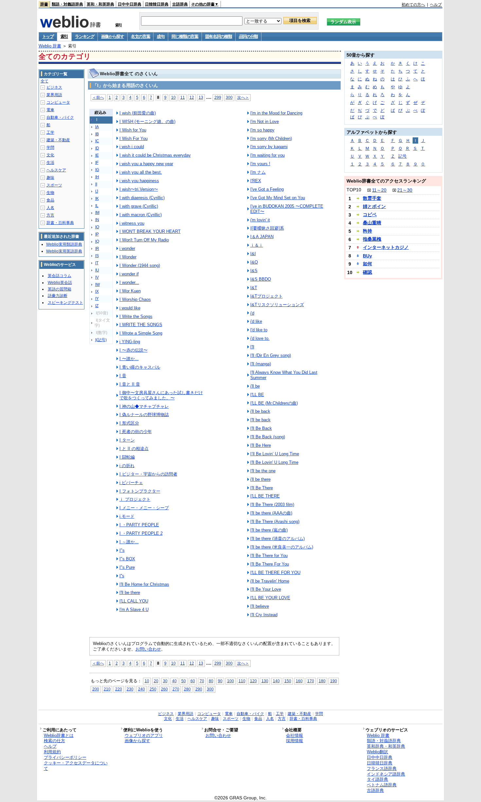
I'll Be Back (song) (267, 436)
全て (44, 81)
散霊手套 (372, 198)
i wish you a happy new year (146, 163)
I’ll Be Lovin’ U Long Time (274, 453)
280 (187, 689)
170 (310, 681)
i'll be (255, 386)
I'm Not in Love (264, 121)
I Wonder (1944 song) (139, 265)
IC (97, 141)
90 (220, 681)
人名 (50, 207)
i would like (129, 307)
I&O (254, 262)
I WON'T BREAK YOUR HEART (150, 231)
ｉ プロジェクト (135, 499)
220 (118, 689)
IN (97, 220)
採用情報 (294, 740)
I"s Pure (127, 567)
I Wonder (127, 256)
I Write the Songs (135, 316)
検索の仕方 (54, 740)
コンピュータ (58, 102)
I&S (254, 270)
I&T (253, 287)
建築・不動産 (58, 140)
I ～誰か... (129, 541)
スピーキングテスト (65, 302)
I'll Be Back (261, 428)
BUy (367, 255)
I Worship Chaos (135, 299)
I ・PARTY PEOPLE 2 (141, 533)
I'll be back (260, 419)
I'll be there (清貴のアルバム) (277, 538)
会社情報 (294, 735)
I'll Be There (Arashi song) (274, 521)
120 (253, 681)
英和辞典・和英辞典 (386, 746)
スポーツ (54, 185)
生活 (50, 162)
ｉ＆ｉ (256, 245)
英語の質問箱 (59, 289)
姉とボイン (374, 206)
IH (97, 177)
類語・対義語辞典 (67, 4)
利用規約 (52, 751)
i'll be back (260, 411)
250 (153, 689)
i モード (126, 516)
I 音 (122, 375)
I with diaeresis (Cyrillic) (142, 197)
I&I (253, 253)
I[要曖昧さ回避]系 (267, 228)
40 (174, 681)
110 (242, 681)
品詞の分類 (248, 36)
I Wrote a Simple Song (140, 333)
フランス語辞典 (382, 768)
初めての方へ (413, 4)
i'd (252, 313)
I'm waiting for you (267, 155)
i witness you (131, 223)
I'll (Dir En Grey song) (270, 355)
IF (96, 162)
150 (287, 681)
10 (173, 97)
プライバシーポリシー (65, 757)
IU (97, 270)
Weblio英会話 (60, 282)
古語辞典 (180, 4)
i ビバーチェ (131, 482)
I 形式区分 (129, 423)
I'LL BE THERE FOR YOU (275, 572)
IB (97, 134)
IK (97, 198)
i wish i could (131, 146)
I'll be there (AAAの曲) (271, 513)
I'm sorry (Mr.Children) (271, 138)
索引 (64, 36)
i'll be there (260, 479)
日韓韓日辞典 (157, 4)
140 (276, 681)
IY (97, 298)
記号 (402, 156)
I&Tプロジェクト (266, 296)
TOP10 (354, 189)
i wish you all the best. (140, 172)
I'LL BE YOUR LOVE (270, 597)
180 (322, 681)
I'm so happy (262, 130)
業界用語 (54, 95)
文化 (50, 155)
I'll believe (259, 606)
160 (299, 681)
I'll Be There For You (269, 564)
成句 (160, 36)
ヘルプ (436, 4)
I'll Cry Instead (263, 614)
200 (95, 689)
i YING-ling (129, 341)
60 (192, 681)
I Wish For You (133, 138)
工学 (50, 132)
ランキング (84, 36)
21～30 (404, 190)
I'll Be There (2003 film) (272, 504)
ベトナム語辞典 (382, 784)
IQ (97, 241)
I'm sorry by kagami (269, 146)
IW (97, 284)
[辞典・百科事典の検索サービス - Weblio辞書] (70, 26)
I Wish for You (132, 130)
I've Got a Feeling (267, 189)
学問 (50, 147)
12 (191, 97)
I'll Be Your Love (265, 589)
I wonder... (129, 282)
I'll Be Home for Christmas (144, 584)
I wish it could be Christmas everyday (155, 155)
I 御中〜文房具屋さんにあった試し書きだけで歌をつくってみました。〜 (161, 395)
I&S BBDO (260, 279)
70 (202, 681)
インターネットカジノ (386, 247)
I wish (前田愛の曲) (137, 113)
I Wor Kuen (130, 290)
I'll (252, 346)
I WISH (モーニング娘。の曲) (147, 121)
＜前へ (98, 97)
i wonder (127, 248)
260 (164, 689)
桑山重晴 (372, 222)
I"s (122, 550)
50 (183, 681)
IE (97, 155)
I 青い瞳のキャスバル (139, 367)
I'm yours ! (260, 163)
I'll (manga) (260, 363)
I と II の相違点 (134, 448)
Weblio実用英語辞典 (64, 251)
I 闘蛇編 (127, 457)
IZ (96, 306)
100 (230, 681)
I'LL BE (257, 394)
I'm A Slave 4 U (134, 609)
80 (211, 681)
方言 (50, 215)
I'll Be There (261, 487)
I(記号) (101, 340)
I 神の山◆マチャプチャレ (144, 406)
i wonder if (129, 273)
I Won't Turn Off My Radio (144, 239)
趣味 (50, 177)
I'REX (255, 180)
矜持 (367, 231)
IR (97, 248)
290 (198, 689)
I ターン (127, 440)
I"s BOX (127, 558)
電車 (50, 110)
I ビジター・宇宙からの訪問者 (148, 474)
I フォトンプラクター (139, 491)
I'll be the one (263, 470)
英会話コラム (59, 275)
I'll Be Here (260, 445)
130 (264, 681)
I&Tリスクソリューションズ (277, 304)
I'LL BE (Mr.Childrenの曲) (274, 403)
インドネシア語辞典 (386, 774)
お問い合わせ (148, 649)
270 (175, 689)
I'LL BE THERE (265, 496)
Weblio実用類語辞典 (64, 244)
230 (130, 689)
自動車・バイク (60, 117)
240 (141, 689)
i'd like (256, 321)
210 (107, 689)
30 (165, 681)
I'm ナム (258, 172)
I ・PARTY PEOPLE (139, 524)
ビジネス (54, 87)
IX (97, 291)
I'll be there (129, 592)
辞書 (44, 4)
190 (333, 681)
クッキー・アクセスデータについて (76, 765)
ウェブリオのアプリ (144, 735)
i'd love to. (260, 338)
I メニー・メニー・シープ (144, 507)
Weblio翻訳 (377, 751)
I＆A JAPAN (262, 236)
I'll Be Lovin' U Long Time (274, 462)
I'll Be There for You (269, 555)
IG (97, 169)
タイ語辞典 (377, 779)
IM (97, 212)
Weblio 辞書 (50, 46)
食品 (50, 200)
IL (96, 205)
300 (229, 97)
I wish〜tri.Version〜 (138, 189)
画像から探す (112, 36)
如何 (367, 263)
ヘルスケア (56, 170)
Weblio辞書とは (59, 735)
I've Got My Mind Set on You (277, 197)
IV (97, 277)
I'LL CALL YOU (133, 601)
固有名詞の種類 (218, 36)
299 (217, 97)
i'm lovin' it (260, 220)
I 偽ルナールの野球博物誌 (144, 414)
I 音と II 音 (129, 384)
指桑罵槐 (372, 239)
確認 (367, 272)
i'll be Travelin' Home (269, 581)
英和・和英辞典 (100, 4)
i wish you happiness (139, 180)
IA (97, 127)
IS (97, 255)
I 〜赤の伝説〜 (133, 350)
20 (156, 681)
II (96, 184)
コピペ (370, 214)
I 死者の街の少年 (135, 431)
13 (201, 97)
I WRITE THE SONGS (140, 324)
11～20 (379, 190)
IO (97, 227)
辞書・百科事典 (60, 222)
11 (182, 97)
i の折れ (126, 465)
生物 (50, 192)
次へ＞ (243, 97)
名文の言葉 (140, 36)
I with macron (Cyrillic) (140, 214)
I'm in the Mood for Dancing (276, 113)
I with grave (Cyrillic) (138, 206)
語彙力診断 (57, 295)
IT (96, 263)
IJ (96, 191)
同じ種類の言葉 (184, 36)
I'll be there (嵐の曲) (269, 530)
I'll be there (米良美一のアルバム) (281, 547)
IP (97, 234)
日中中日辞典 (129, 4)
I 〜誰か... (129, 358)
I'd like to (258, 329)
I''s (121, 575)
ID (97, 148)
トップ (48, 36)
